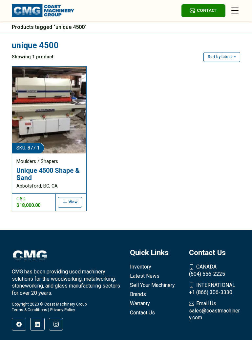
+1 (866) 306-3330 (212, 288)
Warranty (140, 303)
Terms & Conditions (29, 310)
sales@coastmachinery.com (214, 310)
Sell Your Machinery (152, 285)
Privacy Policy (62, 310)
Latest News (144, 276)
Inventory (140, 267)
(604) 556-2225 (207, 270)
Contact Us (142, 313)
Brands (138, 294)
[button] (221, 57)
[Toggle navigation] (235, 10)
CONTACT (207, 10)
